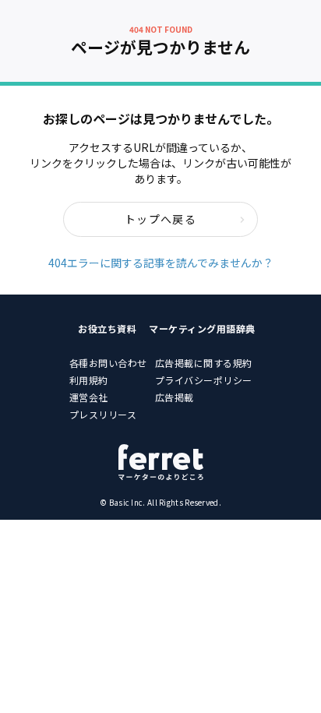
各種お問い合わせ (108, 362)
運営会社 (88, 397)
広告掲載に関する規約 (203, 362)
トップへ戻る (160, 219)
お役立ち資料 (107, 328)
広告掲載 (174, 397)
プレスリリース (103, 414)
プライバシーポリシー (203, 380)
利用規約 (88, 380)
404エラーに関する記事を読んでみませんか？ (160, 262)
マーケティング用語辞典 (202, 328)
